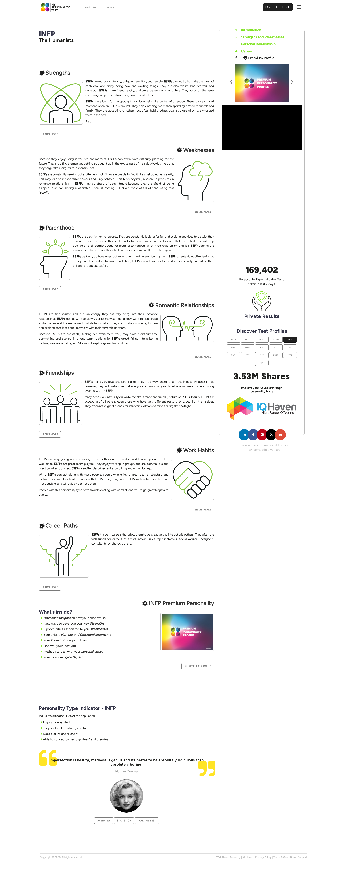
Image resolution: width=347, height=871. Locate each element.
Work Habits (198, 450)
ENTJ (261, 339)
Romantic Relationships (184, 305)
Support (302, 857)
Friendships (60, 373)
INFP (290, 339)
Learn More (50, 134)
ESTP (276, 355)
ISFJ (262, 347)
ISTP (247, 355)
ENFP (247, 347)
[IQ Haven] (261, 419)
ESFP (290, 355)
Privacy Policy (263, 857)
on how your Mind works (75, 618)
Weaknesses (198, 150)
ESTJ (289, 347)
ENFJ (233, 347)
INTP (247, 339)
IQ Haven (248, 857)
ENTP (276, 339)
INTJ (233, 339)
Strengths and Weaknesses (259, 37)
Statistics (124, 820)
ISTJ (276, 347)
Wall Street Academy (228, 857)
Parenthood (60, 228)
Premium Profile (200, 666)
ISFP (262, 355)
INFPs (43, 716)
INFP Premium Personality (181, 603)
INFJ (261, 363)
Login (110, 7)
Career (243, 51)
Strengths (58, 73)
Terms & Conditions (284, 857)
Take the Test (278, 7)
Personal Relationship (255, 44)
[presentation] (231, 81)
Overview (103, 820)
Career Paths (62, 526)
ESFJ (233, 355)
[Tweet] (271, 434)
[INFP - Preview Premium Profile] (262, 83)
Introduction (248, 30)
